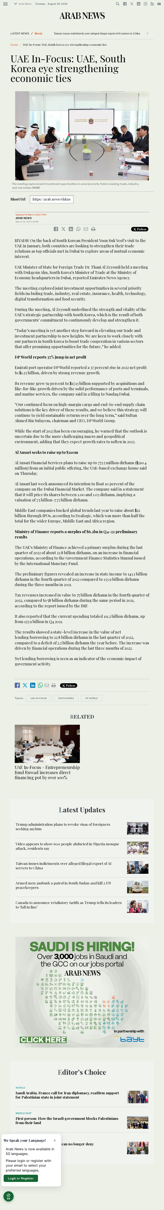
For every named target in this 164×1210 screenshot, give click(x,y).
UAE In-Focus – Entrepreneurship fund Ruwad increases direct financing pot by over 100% (47, 772)
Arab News (25, 3)
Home (14, 44)
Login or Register (21, 1178)
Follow (141, 229)
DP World (91, 698)
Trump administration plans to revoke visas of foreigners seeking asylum (63, 826)
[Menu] (5, 4)
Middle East (24, 1113)
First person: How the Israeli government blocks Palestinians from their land (67, 1120)
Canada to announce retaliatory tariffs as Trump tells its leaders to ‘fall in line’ (69, 904)
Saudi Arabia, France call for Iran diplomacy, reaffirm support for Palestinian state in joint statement (67, 1094)
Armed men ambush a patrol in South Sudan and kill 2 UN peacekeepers (63, 885)
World (38, 33)
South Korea (66, 698)
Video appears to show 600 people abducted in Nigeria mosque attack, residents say (67, 845)
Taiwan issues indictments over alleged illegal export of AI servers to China (94, 33)
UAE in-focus (39, 698)
